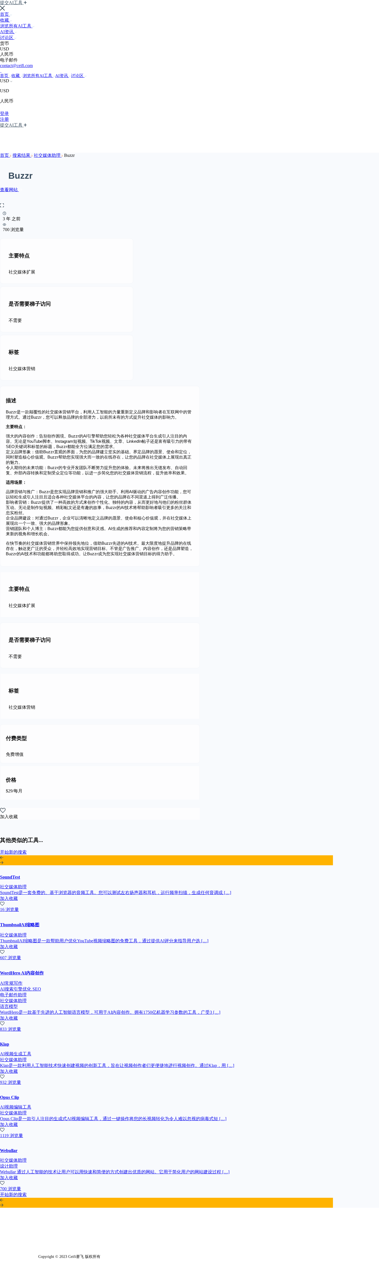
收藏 (5, 20)
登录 (4, 113)
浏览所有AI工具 (16, 26)
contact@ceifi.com (16, 65)
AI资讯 (7, 31)
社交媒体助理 (48, 155)
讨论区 (7, 37)
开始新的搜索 (13, 852)
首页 (5, 14)
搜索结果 (21, 155)
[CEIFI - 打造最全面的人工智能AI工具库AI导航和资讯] (0, 70)
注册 (4, 119)
